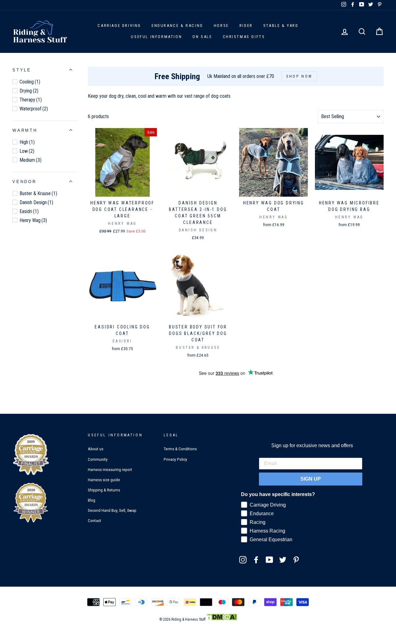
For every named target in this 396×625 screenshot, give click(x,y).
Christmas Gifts (244, 36)
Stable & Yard (281, 25)
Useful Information (156, 36)
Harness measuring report (110, 469)
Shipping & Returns (104, 489)
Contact (94, 520)
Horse (221, 25)
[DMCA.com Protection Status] (221, 619)
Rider (246, 25)
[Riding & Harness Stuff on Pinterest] (296, 559)
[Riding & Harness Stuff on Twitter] (282, 559)
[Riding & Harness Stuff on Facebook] (256, 559)
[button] (21, 70)
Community (98, 459)
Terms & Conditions (180, 448)
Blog (91, 500)
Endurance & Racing (177, 25)
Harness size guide (104, 479)
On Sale (202, 36)
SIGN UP (310, 479)
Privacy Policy (175, 459)
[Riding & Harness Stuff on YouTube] (269, 559)
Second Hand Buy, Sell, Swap (112, 510)
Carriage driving (119, 25)
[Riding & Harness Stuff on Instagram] (243, 559)
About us (95, 448)
